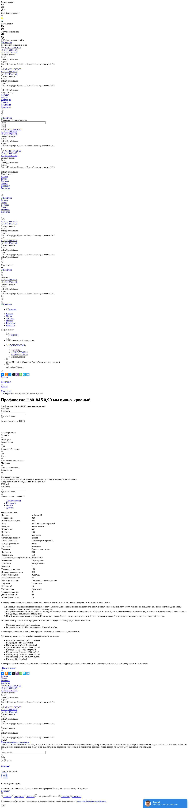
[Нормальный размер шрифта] (3, 7)
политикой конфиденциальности (91, 801)
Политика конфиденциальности (15, 742)
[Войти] (2, 113)
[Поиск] (3, 126)
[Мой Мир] (9, 374)
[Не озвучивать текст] (2, 38)
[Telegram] (27, 374)
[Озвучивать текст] (2, 35)
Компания (6, 105)
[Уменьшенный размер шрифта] (2, 4)
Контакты (6, 107)
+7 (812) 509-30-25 (13, 48)
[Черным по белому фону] (2, 16)
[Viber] (17, 374)
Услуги (4, 97)
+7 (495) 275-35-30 (13, 69)
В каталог (5, 791)
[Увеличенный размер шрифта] (3, 10)
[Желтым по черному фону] (2, 18)
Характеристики (13, 501)
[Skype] (24, 374)
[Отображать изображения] (2, 26)
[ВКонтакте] (2, 374)
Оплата (4, 102)
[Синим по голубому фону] (2, 21)
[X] (13, 374)
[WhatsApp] (20, 374)
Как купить (11, 503)
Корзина (5, 766)
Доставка (6, 100)
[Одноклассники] (6, 374)
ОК (3, 806)
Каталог (5, 95)
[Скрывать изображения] (2, 29)
